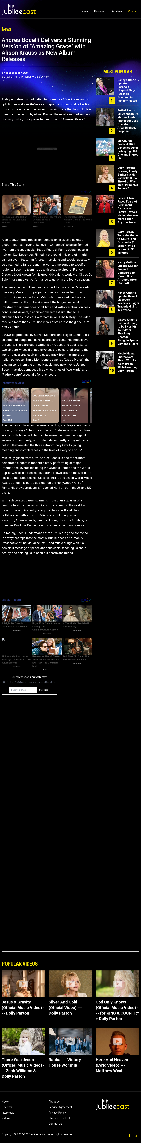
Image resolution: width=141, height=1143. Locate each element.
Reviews (99, 11)
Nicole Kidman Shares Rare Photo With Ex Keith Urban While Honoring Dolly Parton (127, 362)
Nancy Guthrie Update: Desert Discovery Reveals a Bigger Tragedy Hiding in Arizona (128, 301)
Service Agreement (60, 1107)
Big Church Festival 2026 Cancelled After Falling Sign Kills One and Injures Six (128, 149)
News (85, 11)
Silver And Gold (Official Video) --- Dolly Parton (65, 1007)
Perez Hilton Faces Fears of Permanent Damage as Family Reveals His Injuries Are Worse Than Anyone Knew (127, 210)
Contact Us (55, 1123)
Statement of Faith (60, 1118)
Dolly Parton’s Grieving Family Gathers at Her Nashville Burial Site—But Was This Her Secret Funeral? (127, 178)
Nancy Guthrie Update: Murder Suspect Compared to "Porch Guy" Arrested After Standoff (127, 273)
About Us (54, 1101)
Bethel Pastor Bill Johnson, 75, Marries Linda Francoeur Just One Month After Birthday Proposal (128, 121)
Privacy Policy (57, 1112)
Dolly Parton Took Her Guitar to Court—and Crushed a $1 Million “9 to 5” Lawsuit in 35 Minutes (127, 242)
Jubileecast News (16, 72)
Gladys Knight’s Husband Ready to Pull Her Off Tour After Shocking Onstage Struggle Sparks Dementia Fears (128, 331)
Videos (132, 11)
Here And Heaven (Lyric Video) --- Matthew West (112, 1065)
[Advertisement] (117, 52)
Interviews (116, 11)
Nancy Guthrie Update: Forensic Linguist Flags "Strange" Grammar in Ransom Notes (127, 90)
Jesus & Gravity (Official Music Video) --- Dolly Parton (23, 1007)
